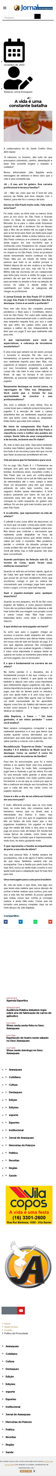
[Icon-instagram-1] (13, 1310)
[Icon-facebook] (5, 1310)
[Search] (37, 16)
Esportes (11, 998)
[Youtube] (21, 1310)
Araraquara (13, 1008)
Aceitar (26, 1471)
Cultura (11, 1023)
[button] (4, 7)
